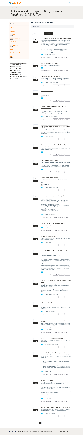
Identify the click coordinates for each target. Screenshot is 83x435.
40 (50, 422)
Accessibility (12, 34)
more (52, 52)
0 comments (46, 54)
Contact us (50, 431)
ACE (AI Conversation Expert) (15, 38)
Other (11, 56)
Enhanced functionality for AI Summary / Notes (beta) (54, 353)
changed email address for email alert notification (53, 223)
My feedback (12, 31)
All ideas (12, 27)
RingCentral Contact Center (16, 76)
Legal (22, 431)
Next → (57, 422)
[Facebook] (10, 431)
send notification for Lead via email (49, 63)
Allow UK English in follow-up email (49, 177)
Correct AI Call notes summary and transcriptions (53, 338)
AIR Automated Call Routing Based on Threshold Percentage (56, 38)
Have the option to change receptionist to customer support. (55, 407)
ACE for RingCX (13, 41)
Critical (68, 57)
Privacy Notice (46, 431)
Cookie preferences (25, 431)
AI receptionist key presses (47, 380)
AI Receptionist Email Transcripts (49, 303)
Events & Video (13, 72)
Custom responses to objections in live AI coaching (53, 145)
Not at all (56, 57)
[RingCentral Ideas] (15, 3)
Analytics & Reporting (15, 66)
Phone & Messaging (14, 74)
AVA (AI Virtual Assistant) (15, 52)
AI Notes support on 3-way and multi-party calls (52, 196)
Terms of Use (19, 431)
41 (53, 422)
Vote (36, 41)
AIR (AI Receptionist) (14, 45)
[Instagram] (16, 431)
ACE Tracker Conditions (47, 91)
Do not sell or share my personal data (38, 431)
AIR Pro (11, 49)
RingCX (11, 78)
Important (62, 57)
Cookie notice (31, 431)
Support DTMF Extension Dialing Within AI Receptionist (54, 251)
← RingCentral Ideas (15, 7)
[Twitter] (13, 431)
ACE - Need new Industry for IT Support (50, 76)
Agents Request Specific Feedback (49, 160)
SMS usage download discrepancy (49, 236)
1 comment (46, 344)
